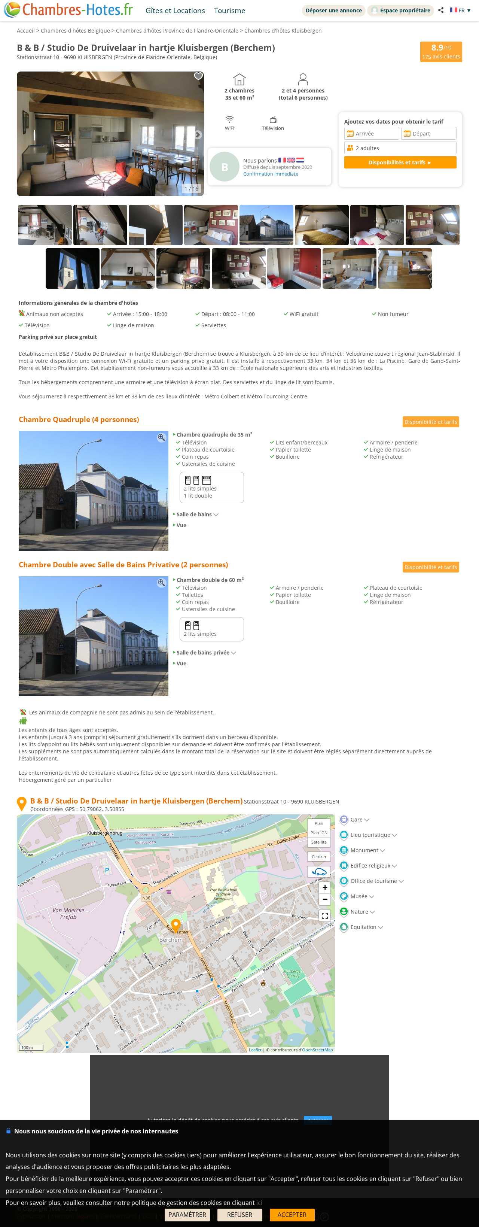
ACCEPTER (292, 1215)
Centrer (319, 856)
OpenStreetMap (317, 1050)
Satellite (319, 842)
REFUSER (239, 1215)
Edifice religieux (369, 865)
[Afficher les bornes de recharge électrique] (319, 871)
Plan (319, 823)
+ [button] (325, 887)
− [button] (325, 899)
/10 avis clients (441, 51)
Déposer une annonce (334, 10)
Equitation (362, 926)
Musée (358, 896)
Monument (363, 850)
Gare (356, 819)
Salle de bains (194, 514)
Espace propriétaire (405, 10)
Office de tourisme (373, 880)
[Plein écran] (324, 915)
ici (259, 1203)
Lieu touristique (369, 834)
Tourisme (229, 10)
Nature (358, 911)
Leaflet (255, 1050)
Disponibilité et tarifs (431, 421)
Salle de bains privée (203, 652)
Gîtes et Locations (175, 10)
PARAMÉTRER (187, 1215)
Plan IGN (319, 832)
